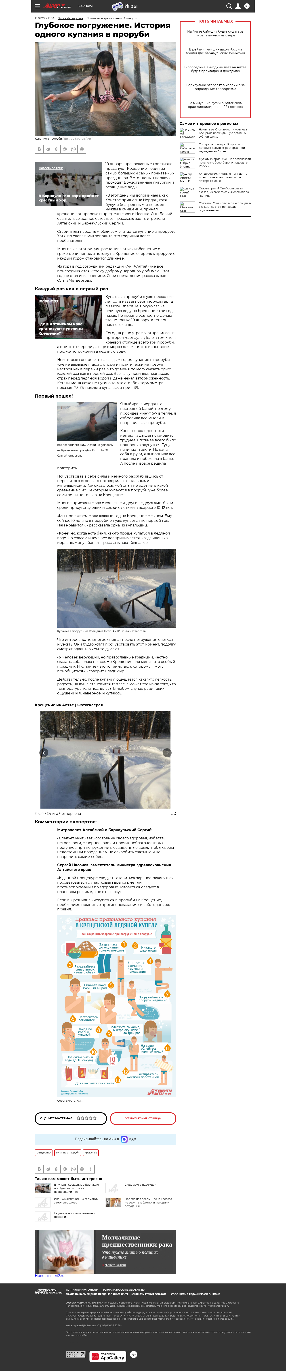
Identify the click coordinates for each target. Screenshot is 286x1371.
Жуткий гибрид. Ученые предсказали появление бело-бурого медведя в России (225, 162)
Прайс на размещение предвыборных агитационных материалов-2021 (116, 1294)
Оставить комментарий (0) (143, 1118)
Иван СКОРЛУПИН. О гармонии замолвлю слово (76, 1200)
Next (167, 753)
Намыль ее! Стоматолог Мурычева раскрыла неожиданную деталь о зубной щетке (223, 133)
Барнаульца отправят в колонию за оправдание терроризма (215, 87)
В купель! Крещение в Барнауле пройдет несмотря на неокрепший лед (76, 1188)
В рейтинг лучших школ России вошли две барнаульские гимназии (215, 51)
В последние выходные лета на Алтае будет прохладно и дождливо (215, 69)
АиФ (90, 138)
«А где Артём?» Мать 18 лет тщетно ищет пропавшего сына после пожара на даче (223, 177)
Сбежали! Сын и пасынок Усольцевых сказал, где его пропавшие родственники (225, 206)
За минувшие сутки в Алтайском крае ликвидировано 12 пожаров (215, 105)
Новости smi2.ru (50, 1276)
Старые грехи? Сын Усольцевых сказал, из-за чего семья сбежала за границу (224, 192)
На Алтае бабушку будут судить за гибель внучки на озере (215, 33)
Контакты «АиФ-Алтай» (82, 1289)
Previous (44, 753)
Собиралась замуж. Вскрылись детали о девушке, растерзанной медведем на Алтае (222, 148)
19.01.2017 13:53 (44, 18)
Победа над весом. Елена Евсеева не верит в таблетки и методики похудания (148, 1202)
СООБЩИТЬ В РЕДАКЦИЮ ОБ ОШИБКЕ (195, 1294)
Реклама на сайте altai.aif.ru (124, 1289)
